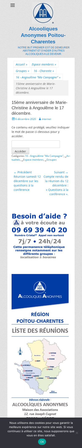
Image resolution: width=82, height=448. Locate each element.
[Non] (77, 433)
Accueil (21, 64)
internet (46, 119)
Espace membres (44, 64)
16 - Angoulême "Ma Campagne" (38, 77)
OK (42, 441)
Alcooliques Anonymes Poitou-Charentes (43, 35)
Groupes (22, 71)
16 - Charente (44, 71)
